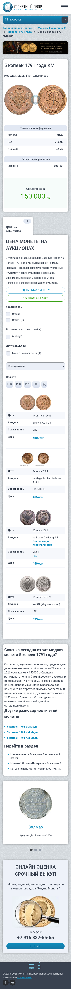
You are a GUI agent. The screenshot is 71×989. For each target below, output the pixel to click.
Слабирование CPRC (35, 298)
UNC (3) (16, 314)
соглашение (24, 977)
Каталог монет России (17, 28)
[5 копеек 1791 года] (35, 99)
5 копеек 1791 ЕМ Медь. (22, 726)
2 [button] (35, 850)
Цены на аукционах (17, 226)
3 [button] (40, 850)
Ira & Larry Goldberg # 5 (45, 537)
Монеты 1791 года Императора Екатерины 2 (36, 763)
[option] (35, 812)
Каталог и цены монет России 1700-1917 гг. (36, 768)
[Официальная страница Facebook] (6, 982)
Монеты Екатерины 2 (52, 28)
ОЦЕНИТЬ (35, 946)
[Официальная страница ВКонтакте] (12, 982)
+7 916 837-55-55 (35, 937)
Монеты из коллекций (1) (26, 353)
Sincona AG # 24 (42, 422)
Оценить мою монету (36, 290)
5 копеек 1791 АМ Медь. (22, 737)
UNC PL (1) (18, 320)
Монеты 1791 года (20, 31)
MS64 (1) (17, 336)
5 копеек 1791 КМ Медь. (22, 732)
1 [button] (31, 850)
